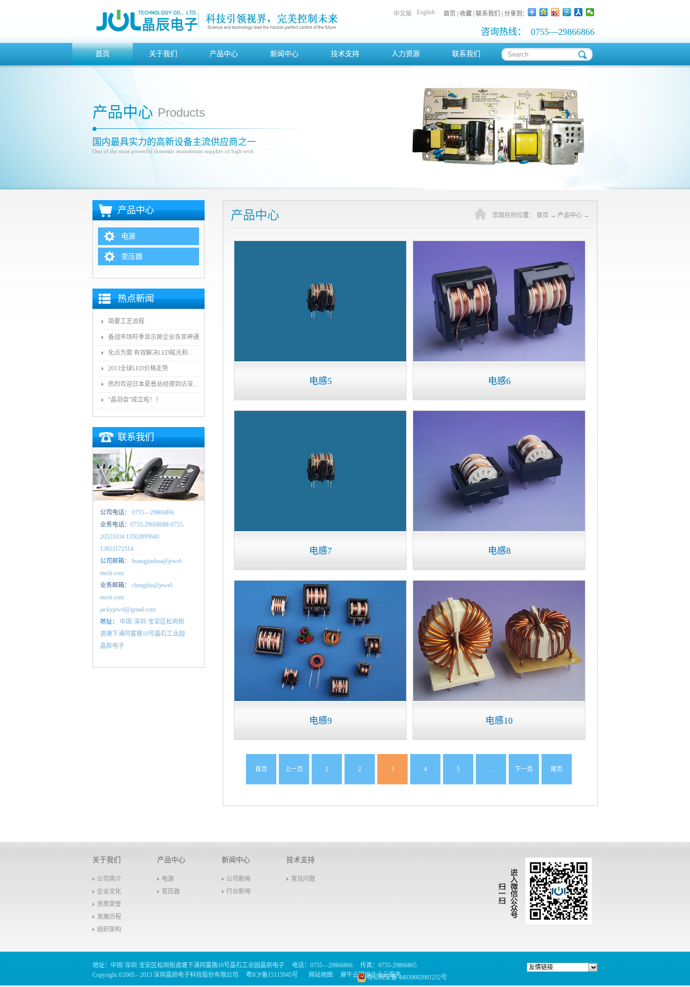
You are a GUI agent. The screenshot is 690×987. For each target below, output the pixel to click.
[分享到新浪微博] (555, 12)
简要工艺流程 (126, 321)
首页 (102, 54)
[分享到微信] (590, 12)
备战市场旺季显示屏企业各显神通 (153, 337)
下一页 (524, 769)
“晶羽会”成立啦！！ (135, 399)
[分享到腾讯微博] (567, 12)
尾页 (557, 769)
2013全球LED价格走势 (138, 368)
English (426, 12)
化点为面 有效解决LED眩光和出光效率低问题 (153, 352)
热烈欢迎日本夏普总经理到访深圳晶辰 (153, 384)
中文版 (402, 13)
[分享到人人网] (578, 12)
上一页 (294, 769)
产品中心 (570, 215)
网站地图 (319, 974)
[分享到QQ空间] (543, 12)
